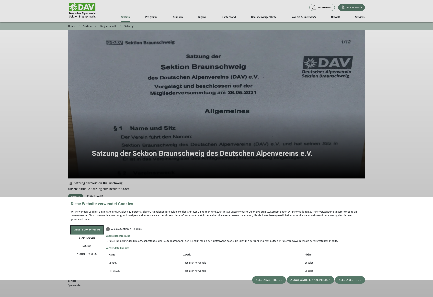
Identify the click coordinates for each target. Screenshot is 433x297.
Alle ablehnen (350, 279)
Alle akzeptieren (269, 279)
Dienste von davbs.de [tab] (87, 229)
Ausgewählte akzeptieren (310, 279)
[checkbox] (234, 229)
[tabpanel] (234, 250)
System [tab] (87, 245)
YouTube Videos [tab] (87, 253)
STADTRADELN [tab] (87, 237)
